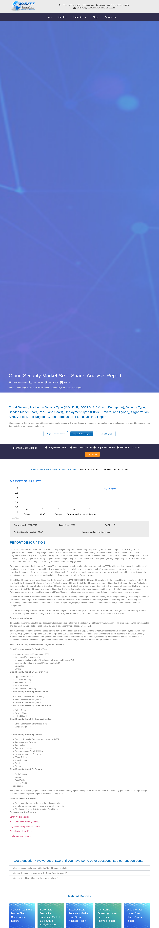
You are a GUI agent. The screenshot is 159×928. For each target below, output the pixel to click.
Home (49, 17)
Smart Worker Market (19, 817)
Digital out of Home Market (21, 831)
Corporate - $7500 (106, 447)
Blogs (95, 17)
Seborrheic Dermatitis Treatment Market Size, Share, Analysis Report (50, 917)
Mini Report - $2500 (129, 447)
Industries (78, 17)
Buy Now (92, 454)
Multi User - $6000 (82, 447)
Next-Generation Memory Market (24, 822)
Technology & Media (25, 388)
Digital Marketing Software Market (25, 826)
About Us (62, 17)
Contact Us (110, 17)
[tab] (53, 469)
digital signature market (20, 836)
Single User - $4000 (58, 447)
